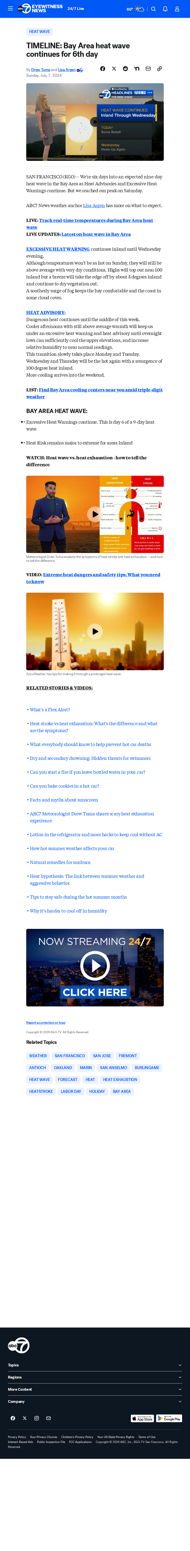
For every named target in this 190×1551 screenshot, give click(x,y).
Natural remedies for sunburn (60, 862)
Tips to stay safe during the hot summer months (78, 896)
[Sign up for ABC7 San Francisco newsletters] (48, 1418)
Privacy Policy (17, 1437)
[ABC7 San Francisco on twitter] (25, 1418)
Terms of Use (146, 1437)
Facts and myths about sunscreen (64, 799)
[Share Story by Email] (148, 68)
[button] (10, 8)
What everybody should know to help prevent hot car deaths (90, 744)
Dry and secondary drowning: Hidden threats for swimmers (90, 758)
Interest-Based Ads (20, 1441)
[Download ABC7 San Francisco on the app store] (142, 1418)
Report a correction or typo (45, 1022)
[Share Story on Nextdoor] (137, 68)
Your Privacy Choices (43, 1437)
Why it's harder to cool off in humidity (68, 910)
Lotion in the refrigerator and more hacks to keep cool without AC (96, 834)
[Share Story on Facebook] (102, 68)
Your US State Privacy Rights (115, 1437)
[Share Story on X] (114, 68)
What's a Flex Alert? (50, 709)
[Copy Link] (159, 68)
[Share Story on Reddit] (125, 68)
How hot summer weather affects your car (72, 848)
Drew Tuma (40, 69)
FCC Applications (80, 1441)
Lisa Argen (67, 69)
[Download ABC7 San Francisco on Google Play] (169, 1418)
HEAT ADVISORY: (45, 312)
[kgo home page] (18, 1345)
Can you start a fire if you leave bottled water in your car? (87, 772)
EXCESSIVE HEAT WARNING (58, 249)
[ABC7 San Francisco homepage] (40, 8)
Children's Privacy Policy (77, 1437)
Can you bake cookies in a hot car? (64, 785)
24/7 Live (76, 8)
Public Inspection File (51, 1441)
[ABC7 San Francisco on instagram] (37, 1418)
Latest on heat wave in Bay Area (96, 234)
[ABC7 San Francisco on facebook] (13, 1418)
